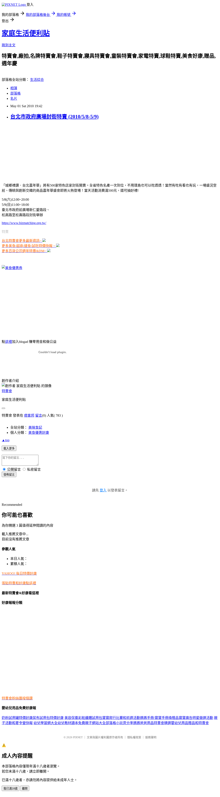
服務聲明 (150, 737)
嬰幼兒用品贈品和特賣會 (190, 723)
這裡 (8, 342)
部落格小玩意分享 (119, 723)
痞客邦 (29, 415)
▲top (5, 440)
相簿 (13, 88)
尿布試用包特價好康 (48, 718)
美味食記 (35, 427)
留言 (38, 415)
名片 (13, 98)
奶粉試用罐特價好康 (17, 718)
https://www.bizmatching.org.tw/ (24, 223)
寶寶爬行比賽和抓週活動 (121, 718)
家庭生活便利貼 (26, 33)
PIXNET (78, 737)
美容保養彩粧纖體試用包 (83, 718)
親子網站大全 (95, 723)
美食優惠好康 (38, 432)
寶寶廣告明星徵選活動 (196, 718)
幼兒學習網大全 (46, 723)
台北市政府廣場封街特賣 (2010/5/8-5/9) (54, 116)
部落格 (15, 93)
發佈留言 (9, 474)
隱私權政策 (134, 737)
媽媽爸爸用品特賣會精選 (152, 723)
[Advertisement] (28, 151)
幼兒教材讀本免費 (71, 723)
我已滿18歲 (10, 788)
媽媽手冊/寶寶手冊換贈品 (159, 718)
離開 (25, 788)
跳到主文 (8, 45)
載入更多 (9, 448)
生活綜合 (37, 79)
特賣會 (7, 391)
